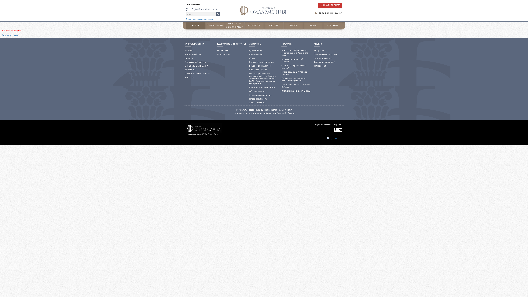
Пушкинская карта (258, 98)
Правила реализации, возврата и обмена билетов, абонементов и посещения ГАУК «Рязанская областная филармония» (262, 78)
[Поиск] (218, 14)
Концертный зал (193, 54)
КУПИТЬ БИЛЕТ (332, 5)
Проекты (293, 25)
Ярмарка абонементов (260, 65)
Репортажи (319, 50)
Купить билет (255, 50)
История (189, 50)
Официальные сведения (196, 65)
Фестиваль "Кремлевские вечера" (293, 66)
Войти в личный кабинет (330, 13)
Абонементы (254, 25)
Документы (190, 69)
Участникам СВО (257, 102)
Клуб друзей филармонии (261, 62)
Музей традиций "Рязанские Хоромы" (295, 73)
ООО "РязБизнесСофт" (209, 134)
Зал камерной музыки (195, 62)
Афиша (195, 25)
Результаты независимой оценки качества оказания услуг (264, 109)
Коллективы (223, 50)
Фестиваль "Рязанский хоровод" (292, 60)
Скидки (252, 58)
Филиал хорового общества (198, 73)
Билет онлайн (255, 54)
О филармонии (215, 25)
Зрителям (274, 25)
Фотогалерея (320, 65)
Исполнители (223, 54)
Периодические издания (325, 54)
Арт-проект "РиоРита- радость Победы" (295, 85)
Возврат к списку (10, 35)
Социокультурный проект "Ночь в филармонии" (293, 79)
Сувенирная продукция (260, 95)
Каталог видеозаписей (324, 62)
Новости (189, 58)
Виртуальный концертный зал (295, 91)
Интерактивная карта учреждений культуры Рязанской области (264, 113)
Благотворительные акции (262, 87)
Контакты (332, 25)
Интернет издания (323, 58)
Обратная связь (256, 91)
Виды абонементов (258, 69)
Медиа (313, 25)
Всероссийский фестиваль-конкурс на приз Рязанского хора (294, 53)
